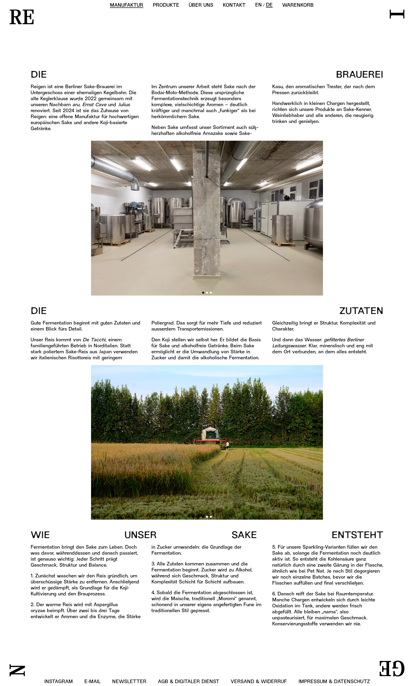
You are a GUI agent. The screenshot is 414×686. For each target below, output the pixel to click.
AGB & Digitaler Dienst (188, 682)
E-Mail (92, 682)
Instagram (58, 682)
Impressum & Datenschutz (334, 682)
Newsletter (129, 682)
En (258, 5)
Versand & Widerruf (259, 682)
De (269, 5)
